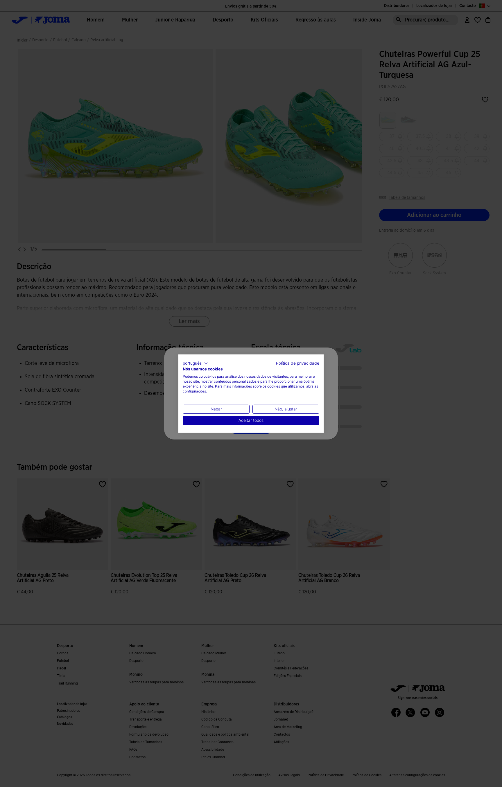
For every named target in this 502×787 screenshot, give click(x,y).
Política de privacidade (297, 363)
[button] (195, 363)
